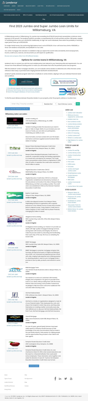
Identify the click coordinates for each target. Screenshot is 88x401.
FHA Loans (71, 162)
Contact (26, 386)
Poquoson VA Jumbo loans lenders (74, 197)
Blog (44, 19)
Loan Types (40, 6)
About (5, 375)
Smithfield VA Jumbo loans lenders (74, 201)
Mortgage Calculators (63, 6)
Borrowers (7, 6)
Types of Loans (7, 378)
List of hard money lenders (57, 15)
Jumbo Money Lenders (75, 124)
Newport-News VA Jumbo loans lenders (74, 193)
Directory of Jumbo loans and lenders (74, 127)
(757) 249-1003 (13, 153)
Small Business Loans (74, 173)
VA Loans (70, 166)
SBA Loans (71, 180)
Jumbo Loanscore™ (74, 135)
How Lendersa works (74, 121)
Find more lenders (34, 366)
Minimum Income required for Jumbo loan (75, 116)
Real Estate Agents (30, 6)
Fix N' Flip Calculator (9, 9)
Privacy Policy (7, 389)
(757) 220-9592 (13, 125)
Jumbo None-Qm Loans (75, 186)
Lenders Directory (8, 382)
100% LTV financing (73, 133)
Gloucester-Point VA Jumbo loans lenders (74, 206)
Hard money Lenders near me (12, 15)
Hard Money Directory (9, 386)
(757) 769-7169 (12, 300)
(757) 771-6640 (13, 323)
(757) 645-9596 (13, 248)
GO (78, 104)
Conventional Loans (74, 159)
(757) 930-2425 (13, 176)
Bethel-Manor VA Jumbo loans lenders (75, 210)
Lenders (14, 6)
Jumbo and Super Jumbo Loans (73, 170)
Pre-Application (50, 6)
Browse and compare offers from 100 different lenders (21, 56)
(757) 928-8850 (13, 200)
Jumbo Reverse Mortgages (72, 176)
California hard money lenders (75, 15)
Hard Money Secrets (41, 15)
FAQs (26, 375)
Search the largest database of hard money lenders (24, 92)
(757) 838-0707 (13, 348)
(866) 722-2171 (12, 223)
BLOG (18, 9)
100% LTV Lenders (28, 15)
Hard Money (21, 6)
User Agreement (28, 378)
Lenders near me (73, 119)
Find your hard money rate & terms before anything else (25, 90)
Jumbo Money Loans (74, 153)
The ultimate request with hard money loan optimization (25, 88)
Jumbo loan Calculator (75, 113)
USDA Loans (71, 164)
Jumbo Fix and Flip (73, 150)
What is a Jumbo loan (74, 138)
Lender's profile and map (14, 128)
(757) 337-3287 (13, 274)
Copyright (8, 396)
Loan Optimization (73, 130)
